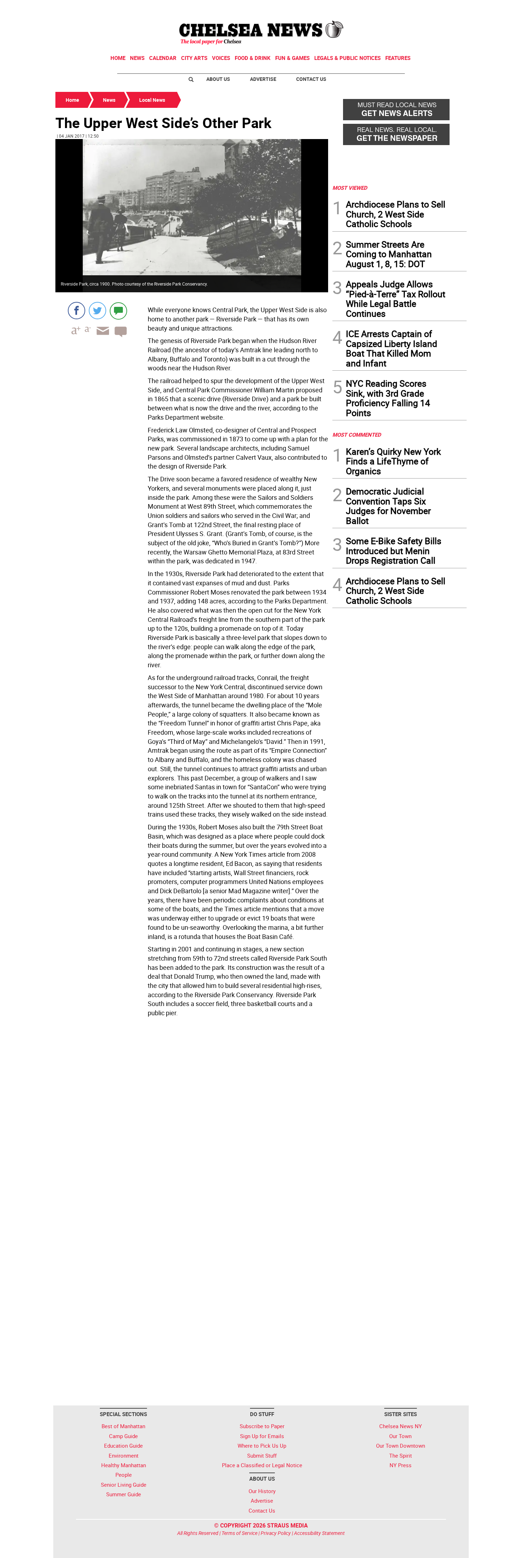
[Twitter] (97, 310)
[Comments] (118, 310)
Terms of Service (239, 1533)
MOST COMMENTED (356, 434)
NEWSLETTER (409, 8)
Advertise (263, 79)
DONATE (449, 8)
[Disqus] (191, 1117)
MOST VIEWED (349, 187)
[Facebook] (76, 310)
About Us (218, 79)
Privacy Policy (276, 1533)
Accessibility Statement (319, 1533)
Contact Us (311, 79)
